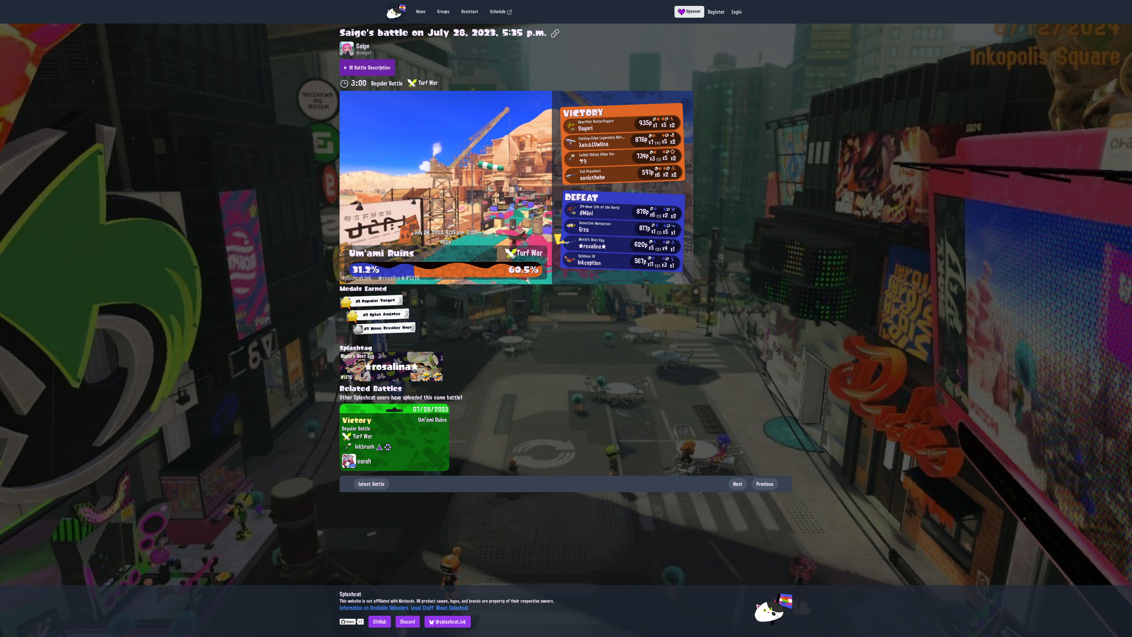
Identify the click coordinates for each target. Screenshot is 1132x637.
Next (737, 484)
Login (737, 12)
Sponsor (693, 11)
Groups (443, 11)
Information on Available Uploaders (374, 607)
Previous (765, 484)
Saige (353, 32)
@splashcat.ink (450, 621)
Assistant (469, 11)
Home (420, 11)
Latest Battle (371, 484)
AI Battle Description (369, 67)
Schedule (498, 11)
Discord (407, 621)
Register (716, 12)
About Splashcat (452, 607)
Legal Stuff (422, 607)
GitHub (379, 621)
